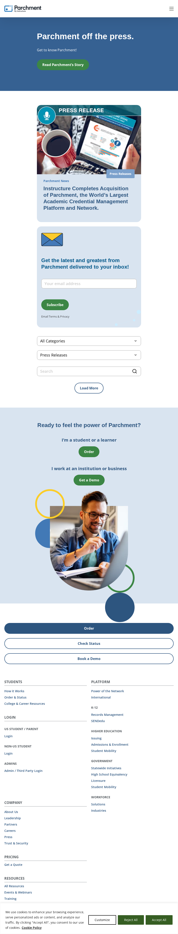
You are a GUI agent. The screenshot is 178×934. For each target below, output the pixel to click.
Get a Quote (13, 865)
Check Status (89, 643)
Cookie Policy (32, 928)
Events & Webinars (18, 892)
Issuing (96, 738)
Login (8, 736)
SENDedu (98, 721)
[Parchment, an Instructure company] (22, 8)
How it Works (14, 691)
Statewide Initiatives (106, 768)
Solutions (98, 804)
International (101, 697)
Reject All (131, 920)
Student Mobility (103, 751)
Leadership (12, 818)
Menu (171, 8)
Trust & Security (16, 843)
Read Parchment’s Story (63, 64)
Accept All (159, 920)
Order (89, 451)
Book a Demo (89, 658)
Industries (98, 810)
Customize (102, 920)
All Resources (14, 886)
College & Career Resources (24, 704)
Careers (10, 831)
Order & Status (15, 697)
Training (10, 899)
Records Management (107, 715)
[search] (89, 371)
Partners (10, 824)
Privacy (64, 316)
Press (8, 837)
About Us (11, 812)
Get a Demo (89, 480)
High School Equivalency (109, 774)
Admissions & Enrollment (110, 744)
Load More (89, 388)
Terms (53, 316)
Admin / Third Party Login (23, 771)
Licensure (98, 781)
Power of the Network (107, 691)
